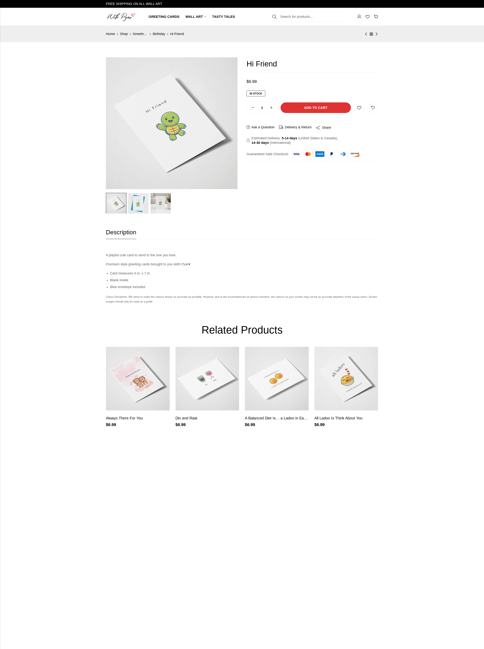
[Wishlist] (367, 16)
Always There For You (124, 418)
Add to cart (315, 108)
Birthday (159, 34)
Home (110, 34)
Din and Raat (186, 418)
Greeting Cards (140, 34)
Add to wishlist (359, 107)
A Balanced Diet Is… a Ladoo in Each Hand (281, 418)
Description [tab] (121, 232)
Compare (373, 107)
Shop (124, 34)
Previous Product (366, 34)
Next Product (376, 34)
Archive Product (371, 34)
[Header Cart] (376, 16)
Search (274, 16)
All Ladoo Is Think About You (338, 418)
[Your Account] (359, 16)
